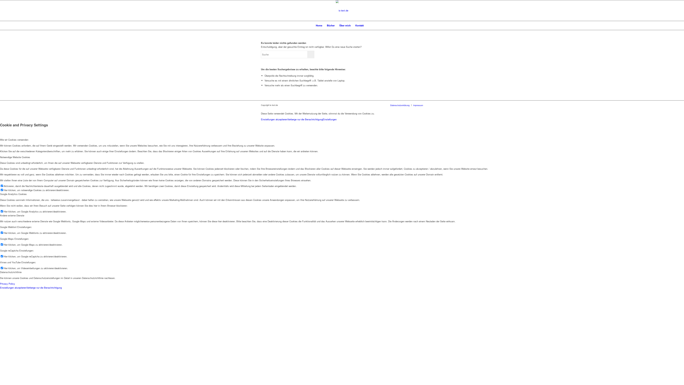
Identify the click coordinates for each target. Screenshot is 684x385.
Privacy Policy (7, 283)
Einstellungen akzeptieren (274, 119)
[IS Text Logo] (342, 10)
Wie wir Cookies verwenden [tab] (14, 139)
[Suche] (368, 25)
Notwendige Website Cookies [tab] (15, 157)
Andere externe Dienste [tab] (12, 215)
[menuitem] (319, 25)
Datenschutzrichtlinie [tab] (11, 272)
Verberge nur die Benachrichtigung (305, 119)
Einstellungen (330, 119)
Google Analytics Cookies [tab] (13, 194)
